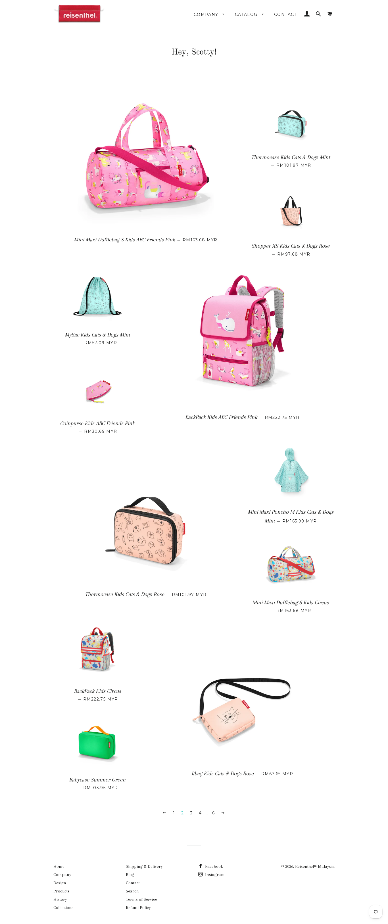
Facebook (213, 866)
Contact (285, 14)
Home (58, 866)
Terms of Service (141, 899)
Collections (63, 907)
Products (61, 891)
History (60, 899)
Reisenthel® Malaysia (315, 866)
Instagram (214, 874)
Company (207, 14)
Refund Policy (138, 907)
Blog (130, 874)
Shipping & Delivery (144, 866)
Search (132, 891)
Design (59, 882)
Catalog (247, 14)
